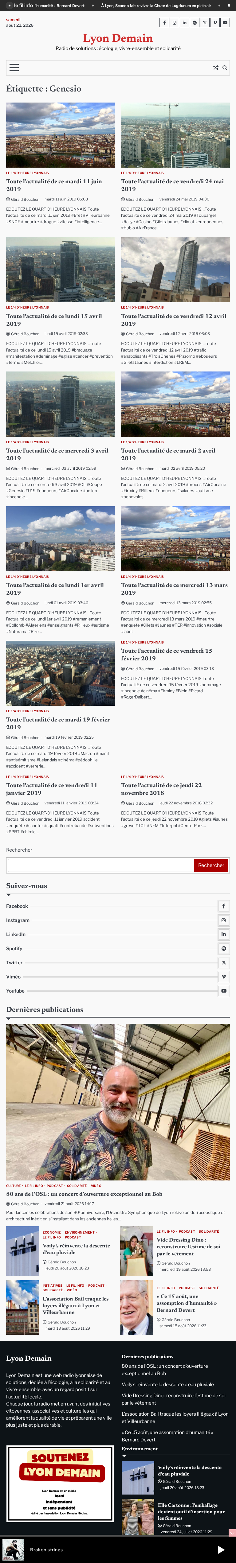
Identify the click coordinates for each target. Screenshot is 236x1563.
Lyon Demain (118, 39)
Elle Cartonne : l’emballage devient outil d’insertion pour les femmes (191, 1512)
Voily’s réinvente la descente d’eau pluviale (168, 1384)
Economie (52, 1232)
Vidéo (96, 1186)
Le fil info (34, 1186)
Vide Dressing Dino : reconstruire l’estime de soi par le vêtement (188, 1247)
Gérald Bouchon (25, 199)
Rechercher (19, 850)
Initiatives (52, 1285)
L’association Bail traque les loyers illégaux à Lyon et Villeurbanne (75, 1306)
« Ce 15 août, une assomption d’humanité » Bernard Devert (187, 1303)
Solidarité (77, 1186)
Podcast (55, 1186)
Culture (13, 1186)
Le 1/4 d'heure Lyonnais (27, 173)
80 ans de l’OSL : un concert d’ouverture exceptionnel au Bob (175, 5)
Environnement (80, 1232)
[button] (221, 1550)
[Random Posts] (215, 67)
